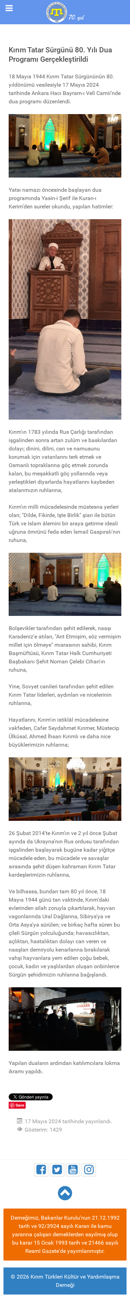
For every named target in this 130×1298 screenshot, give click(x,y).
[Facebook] (41, 1170)
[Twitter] (57, 1170)
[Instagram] (88, 1170)
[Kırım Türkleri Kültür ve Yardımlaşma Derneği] (64, 11)
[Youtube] (73, 1170)
